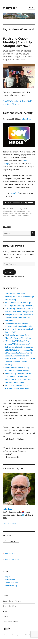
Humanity (18, 209)
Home (5, 596)
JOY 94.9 (26, 211)
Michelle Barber (20, 213)
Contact (6, 616)
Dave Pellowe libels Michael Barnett (20, 359)
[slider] (31, 202)
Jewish (20, 211)
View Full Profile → (11, 524)
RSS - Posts (9, 553)
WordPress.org (11, 586)
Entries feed (10, 580)
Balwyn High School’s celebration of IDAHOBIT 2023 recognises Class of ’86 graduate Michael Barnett (19, 350)
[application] (19, 203)
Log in (7, 577)
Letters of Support (10, 622)
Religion (23, 101)
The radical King (9, 606)
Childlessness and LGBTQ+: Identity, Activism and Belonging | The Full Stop (19, 297)
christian (14, 211)
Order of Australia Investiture (17, 356)
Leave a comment (23, 215)
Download (15, 193)
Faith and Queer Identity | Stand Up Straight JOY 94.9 (17, 42)
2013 (25, 209)
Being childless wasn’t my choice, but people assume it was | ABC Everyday (19, 317)
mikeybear (10, 7)
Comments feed (11, 583)
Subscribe (9, 272)
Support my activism (12, 601)
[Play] (6, 203)
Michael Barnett (8, 213)
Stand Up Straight (10, 101)
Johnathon (26, 119)
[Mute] (26, 203)
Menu (31, 8)
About (5, 611)
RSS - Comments (11, 559)
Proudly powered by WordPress (22, 635)
